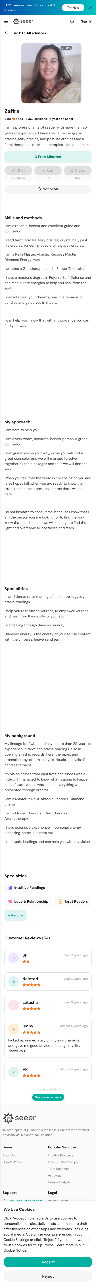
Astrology (55, 1175)
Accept (48, 1262)
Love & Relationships (63, 1162)
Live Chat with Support (25, 1201)
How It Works (12, 1162)
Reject (48, 1276)
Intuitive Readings (60, 1155)
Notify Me (51, 189)
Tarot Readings (58, 1169)
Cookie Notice (15, 1250)
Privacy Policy (58, 1201)
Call (50, 170)
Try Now (73, 8)
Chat (21, 170)
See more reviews (48, 1097)
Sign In (86, 21)
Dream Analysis (59, 1182)
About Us (9, 1155)
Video (80, 170)
